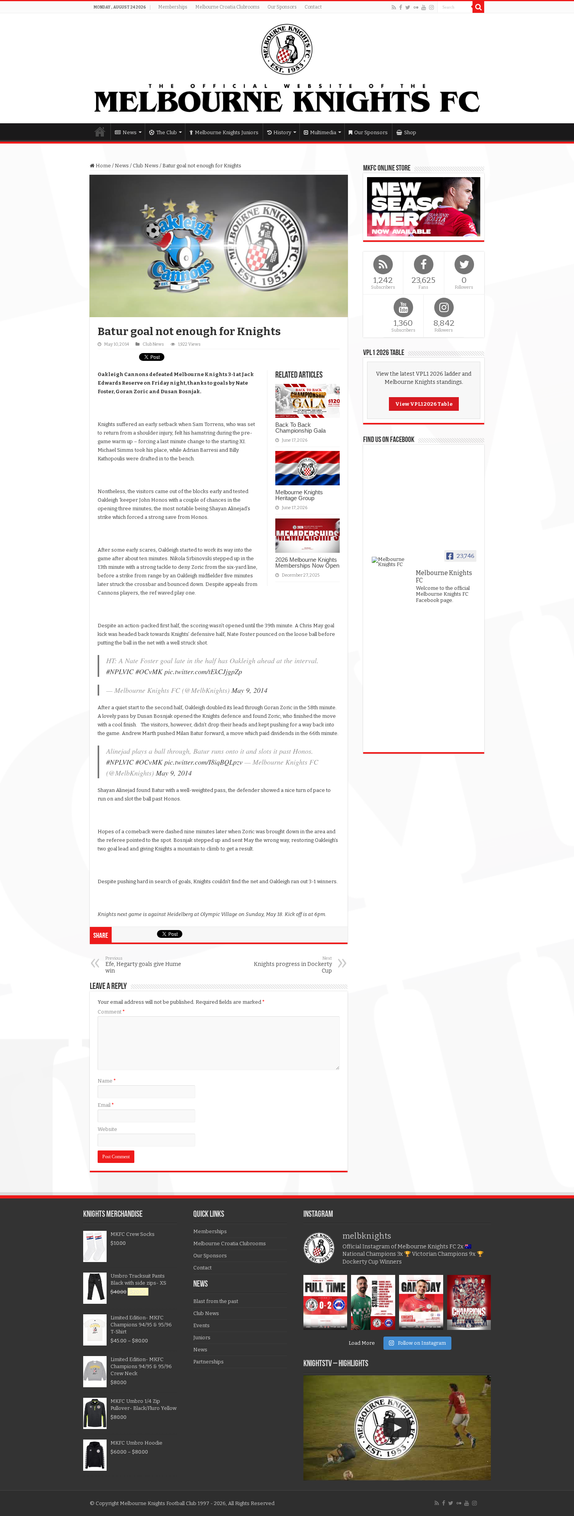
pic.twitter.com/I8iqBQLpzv (203, 762)
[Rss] (394, 7)
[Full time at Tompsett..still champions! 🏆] (325, 1302)
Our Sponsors (282, 7)
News (130, 132)
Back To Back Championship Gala (300, 427)
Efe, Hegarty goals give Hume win (143, 965)
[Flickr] (416, 7)
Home (100, 131)
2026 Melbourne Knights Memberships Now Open (307, 562)
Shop (410, 132)
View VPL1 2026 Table (424, 404)
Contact (313, 7)
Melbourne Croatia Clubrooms (227, 7)
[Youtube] (424, 7)
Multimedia (323, 132)
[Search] (478, 7)
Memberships (172, 7)
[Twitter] (408, 7)
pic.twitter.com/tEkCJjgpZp (203, 671)
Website (107, 1129)
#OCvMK (148, 671)
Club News (146, 166)
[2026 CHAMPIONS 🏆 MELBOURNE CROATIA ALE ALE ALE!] (469, 1302)
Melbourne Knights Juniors (226, 132)
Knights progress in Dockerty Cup (293, 965)
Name (107, 1081)
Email (106, 1105)
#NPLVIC (120, 671)
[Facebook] (400, 7)
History (282, 132)
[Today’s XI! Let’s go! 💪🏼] (373, 1302)
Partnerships (208, 1362)
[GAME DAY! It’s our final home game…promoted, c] (421, 1302)
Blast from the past (215, 1301)
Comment (111, 1012)
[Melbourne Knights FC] (287, 68)
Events (201, 1325)
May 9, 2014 (249, 690)
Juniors (201, 1337)
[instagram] (431, 7)
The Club (166, 132)
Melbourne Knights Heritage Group (299, 495)
